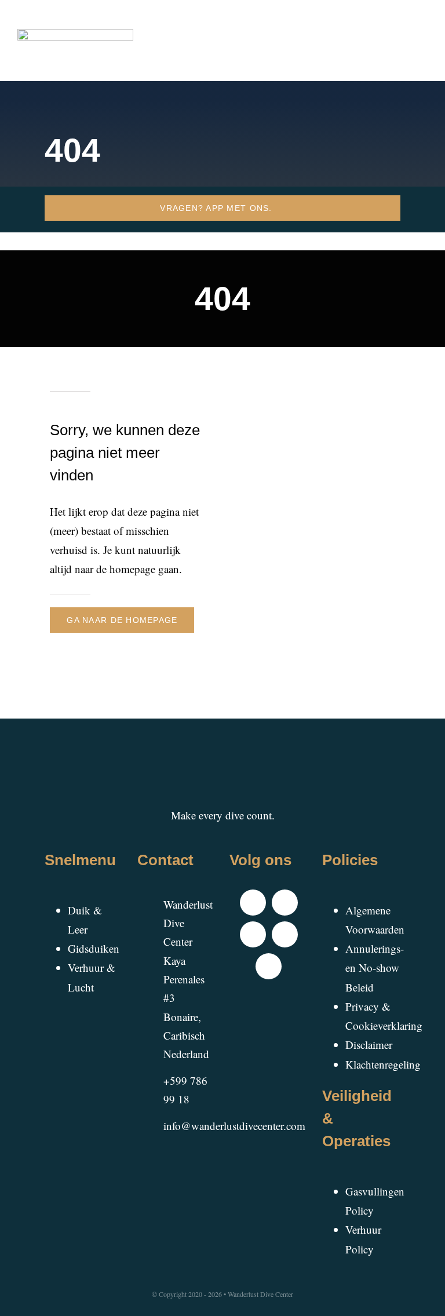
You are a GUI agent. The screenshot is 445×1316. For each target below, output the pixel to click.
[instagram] (253, 934)
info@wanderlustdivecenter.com (234, 1125)
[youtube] (285, 934)
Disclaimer (368, 1044)
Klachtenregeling (383, 1064)
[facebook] (253, 903)
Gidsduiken (93, 948)
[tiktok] (285, 903)
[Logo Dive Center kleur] (75, 34)
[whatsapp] (269, 966)
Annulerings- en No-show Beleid (374, 967)
